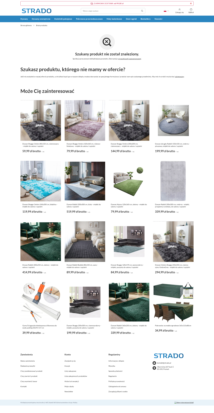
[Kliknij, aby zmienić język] (166, 11)
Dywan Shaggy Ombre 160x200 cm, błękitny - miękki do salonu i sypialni (39, 205)
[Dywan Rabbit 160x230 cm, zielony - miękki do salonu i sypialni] (129, 302)
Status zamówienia (27, 361)
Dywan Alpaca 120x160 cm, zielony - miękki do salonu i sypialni (129, 205)
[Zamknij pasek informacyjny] (191, 3)
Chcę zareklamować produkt (31, 371)
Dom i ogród (131, 19)
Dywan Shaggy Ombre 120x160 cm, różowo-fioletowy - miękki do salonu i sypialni (84, 145)
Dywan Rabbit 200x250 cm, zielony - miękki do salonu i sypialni (40, 266)
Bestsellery (146, 19)
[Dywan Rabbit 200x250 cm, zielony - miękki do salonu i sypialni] (40, 241)
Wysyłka (111, 366)
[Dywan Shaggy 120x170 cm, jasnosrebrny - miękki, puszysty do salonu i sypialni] (129, 241)
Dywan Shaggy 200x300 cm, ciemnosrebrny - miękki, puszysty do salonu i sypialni (84, 326)
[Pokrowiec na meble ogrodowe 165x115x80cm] (173, 302)
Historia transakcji (72, 381)
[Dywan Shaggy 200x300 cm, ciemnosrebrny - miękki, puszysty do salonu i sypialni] (85, 302)
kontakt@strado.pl (164, 363)
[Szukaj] (142, 11)
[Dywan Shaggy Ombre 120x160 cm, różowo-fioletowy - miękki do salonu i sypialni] (85, 120)
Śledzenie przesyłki (27, 366)
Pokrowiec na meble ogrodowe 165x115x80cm (173, 325)
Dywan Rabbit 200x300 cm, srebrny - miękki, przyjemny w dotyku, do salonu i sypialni (172, 205)
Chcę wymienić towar (28, 381)
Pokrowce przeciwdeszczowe (89, 19)
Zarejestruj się (70, 361)
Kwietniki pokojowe (63, 19)
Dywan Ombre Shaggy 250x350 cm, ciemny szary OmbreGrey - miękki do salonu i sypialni (172, 266)
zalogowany (179, 77)
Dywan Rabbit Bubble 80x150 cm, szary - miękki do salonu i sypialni (82, 266)
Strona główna (26, 25)
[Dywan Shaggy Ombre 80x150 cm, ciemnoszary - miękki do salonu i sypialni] (40, 120)
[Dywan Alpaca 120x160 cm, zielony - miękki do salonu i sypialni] (129, 181)
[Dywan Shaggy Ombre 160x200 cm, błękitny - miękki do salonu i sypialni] (40, 181)
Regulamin (112, 376)
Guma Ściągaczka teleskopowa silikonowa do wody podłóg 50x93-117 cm (39, 326)
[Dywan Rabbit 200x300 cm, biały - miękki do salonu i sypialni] (85, 181)
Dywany (24, 19)
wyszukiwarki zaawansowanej (129, 59)
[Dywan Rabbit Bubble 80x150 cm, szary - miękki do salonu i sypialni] (85, 241)
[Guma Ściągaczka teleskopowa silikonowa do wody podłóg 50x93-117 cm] (40, 302)
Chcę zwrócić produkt (28, 376)
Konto (68, 354)
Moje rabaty (69, 386)
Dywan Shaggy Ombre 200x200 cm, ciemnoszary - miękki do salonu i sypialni (126, 145)
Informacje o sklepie (116, 361)
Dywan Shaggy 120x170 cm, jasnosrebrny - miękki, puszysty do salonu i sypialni (127, 266)
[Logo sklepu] (36, 11)
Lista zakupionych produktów (76, 376)
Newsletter (69, 391)
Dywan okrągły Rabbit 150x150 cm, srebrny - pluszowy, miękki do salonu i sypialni (172, 145)
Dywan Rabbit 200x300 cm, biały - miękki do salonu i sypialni (84, 205)
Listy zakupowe (70, 371)
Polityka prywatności (116, 381)
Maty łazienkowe (114, 19)
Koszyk (67, 366)
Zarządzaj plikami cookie (117, 391)
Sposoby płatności (115, 371)
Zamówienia (26, 354)
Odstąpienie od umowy (117, 386)
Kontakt (23, 386)
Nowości (158, 19)
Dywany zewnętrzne (41, 19)
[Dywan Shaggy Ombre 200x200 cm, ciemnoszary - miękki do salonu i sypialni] (129, 120)
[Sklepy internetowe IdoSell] (184, 403)
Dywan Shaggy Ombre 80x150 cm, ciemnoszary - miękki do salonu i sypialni (40, 145)
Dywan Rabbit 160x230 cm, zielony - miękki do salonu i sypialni (129, 326)
